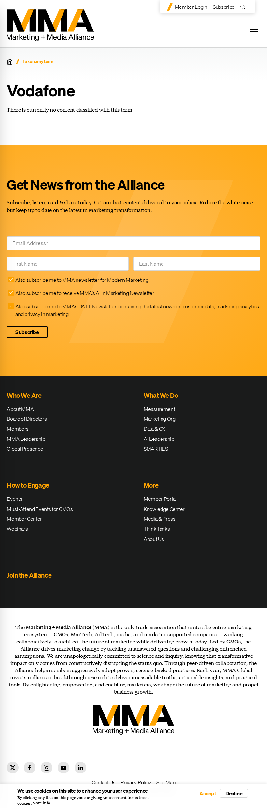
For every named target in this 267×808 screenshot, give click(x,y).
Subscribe (224, 7)
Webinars (17, 529)
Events (14, 499)
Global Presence (25, 448)
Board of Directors (27, 418)
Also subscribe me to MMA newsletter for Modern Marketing (81, 280)
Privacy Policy (135, 782)
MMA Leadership (26, 439)
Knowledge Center (164, 509)
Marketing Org (160, 418)
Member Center (24, 518)
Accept (207, 793)
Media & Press (160, 518)
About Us (154, 539)
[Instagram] (46, 767)
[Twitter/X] (13, 767)
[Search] (244, 7)
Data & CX (154, 429)
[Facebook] (29, 767)
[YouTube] (63, 767)
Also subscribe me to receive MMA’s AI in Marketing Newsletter (84, 293)
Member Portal (160, 499)
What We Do (161, 395)
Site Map (165, 782)
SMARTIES (156, 448)
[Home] (10, 62)
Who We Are (24, 395)
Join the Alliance (29, 575)
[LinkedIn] (80, 767)
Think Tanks (157, 529)
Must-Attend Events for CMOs (40, 509)
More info (41, 803)
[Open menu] (253, 31)
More (151, 485)
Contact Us (104, 782)
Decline (234, 793)
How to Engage (28, 485)
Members (18, 429)
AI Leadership (159, 439)
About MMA (20, 409)
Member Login (191, 7)
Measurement (159, 409)
